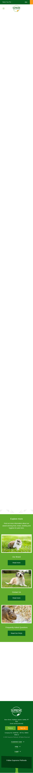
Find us (10, 728)
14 (26, 503)
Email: (16, 723)
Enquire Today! (16, 691)
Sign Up (22, 728)
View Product (10, 198)
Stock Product (24, 198)
